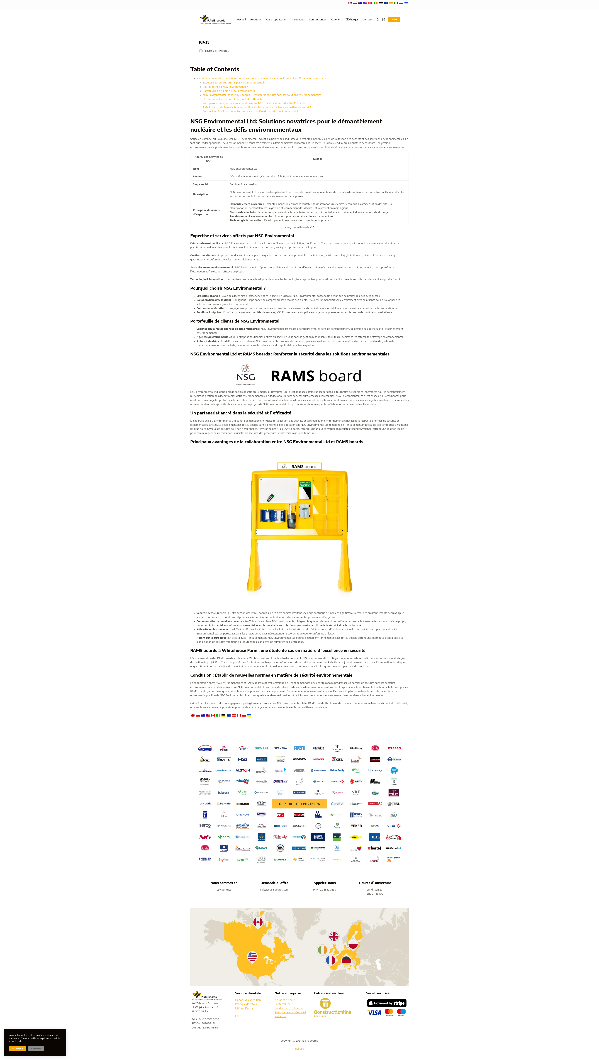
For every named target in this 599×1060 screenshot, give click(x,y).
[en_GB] (350, 3)
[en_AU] (360, 3)
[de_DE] (381, 3)
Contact (367, 19)
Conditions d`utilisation (289, 1008)
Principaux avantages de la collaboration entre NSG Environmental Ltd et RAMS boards (254, 103)
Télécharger (351, 19)
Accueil (241, 19)
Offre (394, 19)
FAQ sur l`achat (244, 1008)
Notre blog (281, 1016)
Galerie (335, 19)
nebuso (299, 1048)
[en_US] (365, 3)
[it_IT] (396, 3)
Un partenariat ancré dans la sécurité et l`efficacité (233, 99)
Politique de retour (246, 1004)
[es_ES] (391, 3)
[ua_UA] (406, 3)
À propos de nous (285, 999)
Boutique (255, 19)
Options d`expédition (248, 999)
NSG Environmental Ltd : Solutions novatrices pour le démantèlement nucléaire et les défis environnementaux (261, 78)
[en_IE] (375, 3)
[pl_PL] (355, 3)
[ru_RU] (401, 3)
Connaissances (318, 19)
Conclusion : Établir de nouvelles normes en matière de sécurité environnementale (251, 111)
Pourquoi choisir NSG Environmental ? (225, 86)
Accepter (17, 1048)
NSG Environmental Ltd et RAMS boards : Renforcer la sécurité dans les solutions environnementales (262, 94)
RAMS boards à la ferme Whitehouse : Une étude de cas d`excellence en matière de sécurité (257, 107)
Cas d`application (276, 19)
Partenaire (298, 19)
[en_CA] (370, 3)
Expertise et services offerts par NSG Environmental (233, 82)
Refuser (36, 1048)
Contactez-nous (284, 1004)
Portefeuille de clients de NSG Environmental (229, 90)
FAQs (238, 1016)
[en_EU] (386, 3)
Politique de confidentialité (290, 1012)
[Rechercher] (378, 19)
